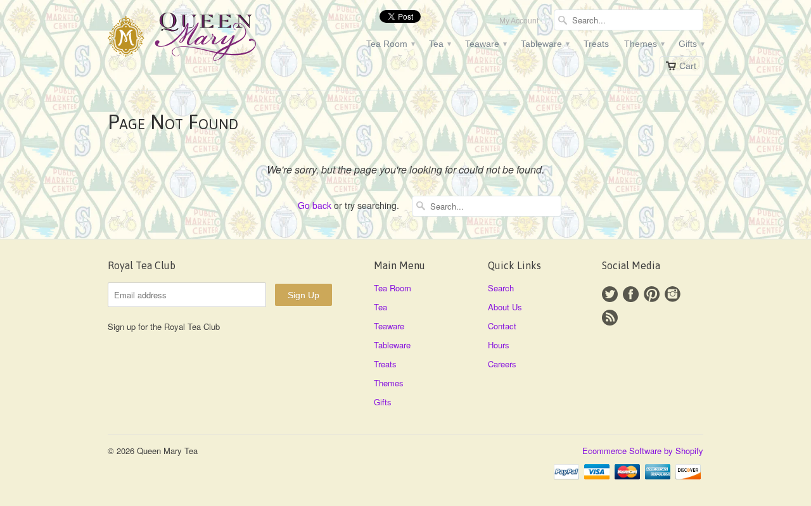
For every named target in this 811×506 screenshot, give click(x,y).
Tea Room (390, 44)
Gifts (691, 44)
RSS (610, 318)
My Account (519, 20)
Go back (314, 205)
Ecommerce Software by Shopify (642, 451)
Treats (596, 44)
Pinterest (652, 294)
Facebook (631, 294)
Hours (498, 345)
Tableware (544, 44)
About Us (505, 307)
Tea (439, 44)
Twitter (610, 294)
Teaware (485, 44)
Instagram (672, 294)
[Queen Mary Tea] (203, 38)
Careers (502, 364)
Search (501, 288)
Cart (687, 66)
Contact (502, 326)
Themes (643, 44)
